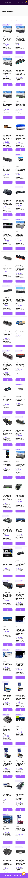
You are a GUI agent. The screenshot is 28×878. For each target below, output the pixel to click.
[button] (2, 2)
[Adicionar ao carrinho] (7, 52)
